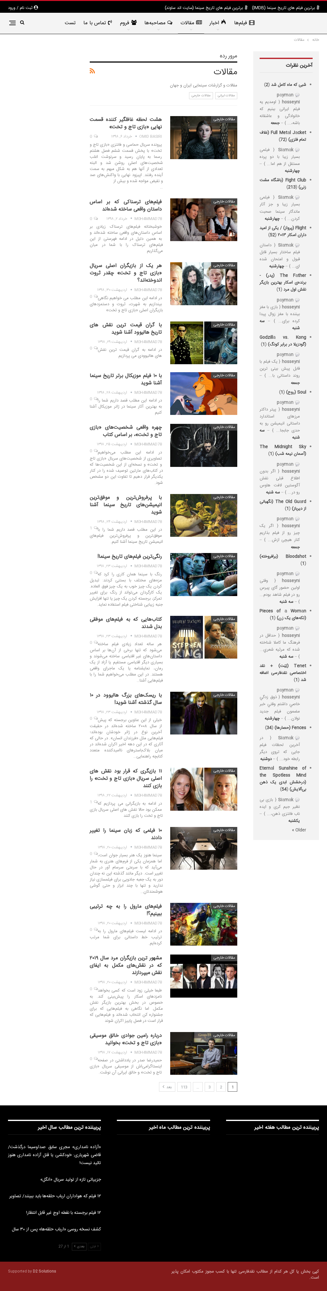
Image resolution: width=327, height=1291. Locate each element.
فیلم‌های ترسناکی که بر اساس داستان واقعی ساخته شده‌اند (126, 206)
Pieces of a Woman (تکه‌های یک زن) (283, 615)
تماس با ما (94, 23)
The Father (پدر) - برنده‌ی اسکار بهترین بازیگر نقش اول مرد (283, 282)
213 (292, 187)
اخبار (214, 23)
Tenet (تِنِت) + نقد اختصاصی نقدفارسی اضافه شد (283, 672)
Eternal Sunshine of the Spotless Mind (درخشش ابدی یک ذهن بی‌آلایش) (283, 779)
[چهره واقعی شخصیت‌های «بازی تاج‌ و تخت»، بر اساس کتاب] (203, 445)
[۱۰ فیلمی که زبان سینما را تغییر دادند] (203, 848)
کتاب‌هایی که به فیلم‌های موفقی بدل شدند (126, 623)
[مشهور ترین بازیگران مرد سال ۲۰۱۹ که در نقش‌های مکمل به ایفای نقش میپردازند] (203, 976)
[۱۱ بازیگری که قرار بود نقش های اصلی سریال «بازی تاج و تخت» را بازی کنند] (203, 789)
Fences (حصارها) (290, 727)
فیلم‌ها (240, 23)
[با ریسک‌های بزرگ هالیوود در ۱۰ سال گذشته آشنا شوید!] (203, 713)
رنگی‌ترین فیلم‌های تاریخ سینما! (129, 556)
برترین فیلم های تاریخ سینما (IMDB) (283, 7)
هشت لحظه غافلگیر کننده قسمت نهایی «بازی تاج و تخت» (126, 123)
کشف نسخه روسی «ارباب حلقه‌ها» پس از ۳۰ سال (56, 1229)
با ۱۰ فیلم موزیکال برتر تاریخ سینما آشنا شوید (126, 379)
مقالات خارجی (201, 95)
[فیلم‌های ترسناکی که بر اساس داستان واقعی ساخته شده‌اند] (203, 219)
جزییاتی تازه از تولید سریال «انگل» (70, 1180)
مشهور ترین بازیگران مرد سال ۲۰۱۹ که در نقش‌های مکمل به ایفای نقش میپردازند (126, 965)
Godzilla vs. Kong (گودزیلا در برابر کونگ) (283, 341)
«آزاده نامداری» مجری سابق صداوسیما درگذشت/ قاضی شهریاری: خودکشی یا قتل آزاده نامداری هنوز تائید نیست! (54, 1155)
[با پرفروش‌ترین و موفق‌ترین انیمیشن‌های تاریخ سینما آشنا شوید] (203, 515)
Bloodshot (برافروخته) (283, 556)
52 (272, 235)
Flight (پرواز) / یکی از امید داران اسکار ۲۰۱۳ (283, 232)
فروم (124, 23)
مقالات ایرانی (226, 95)
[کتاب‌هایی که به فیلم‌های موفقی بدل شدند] (203, 637)
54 (284, 789)
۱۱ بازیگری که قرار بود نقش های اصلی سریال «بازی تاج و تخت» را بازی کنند (126, 778)
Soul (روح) (296, 392)
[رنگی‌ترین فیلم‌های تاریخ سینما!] (203, 574)
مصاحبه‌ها (154, 23)
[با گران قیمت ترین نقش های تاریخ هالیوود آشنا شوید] (203, 342)
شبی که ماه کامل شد (288, 84)
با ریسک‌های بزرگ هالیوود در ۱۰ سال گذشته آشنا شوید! (126, 699)
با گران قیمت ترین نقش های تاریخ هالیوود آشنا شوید (126, 329)
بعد (168, 1087)
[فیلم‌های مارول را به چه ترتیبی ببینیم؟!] (203, 924)
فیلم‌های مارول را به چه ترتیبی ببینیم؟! (126, 910)
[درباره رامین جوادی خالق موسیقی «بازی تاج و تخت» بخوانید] (203, 1053)
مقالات (187, 23)
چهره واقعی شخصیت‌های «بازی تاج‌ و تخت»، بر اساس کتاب (126, 431)
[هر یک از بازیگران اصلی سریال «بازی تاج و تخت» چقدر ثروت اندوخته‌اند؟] (203, 283)
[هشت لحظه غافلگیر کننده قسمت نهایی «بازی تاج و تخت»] (203, 137)
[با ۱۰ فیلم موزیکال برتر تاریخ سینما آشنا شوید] (203, 393)
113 (184, 1087)
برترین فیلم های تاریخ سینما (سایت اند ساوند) (204, 7)
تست (70, 23)
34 (269, 727)
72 (282, 139)
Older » (299, 830)
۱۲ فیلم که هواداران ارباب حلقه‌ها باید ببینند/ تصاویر (55, 1196)
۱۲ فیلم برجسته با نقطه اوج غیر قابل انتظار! (63, 1213)
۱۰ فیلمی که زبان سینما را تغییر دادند (126, 834)
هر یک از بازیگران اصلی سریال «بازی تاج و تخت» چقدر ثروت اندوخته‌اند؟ (126, 273)
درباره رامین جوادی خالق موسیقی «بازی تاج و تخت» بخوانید (126, 1039)
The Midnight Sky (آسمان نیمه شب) (283, 450)
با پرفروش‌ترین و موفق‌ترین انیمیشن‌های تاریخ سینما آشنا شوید (126, 505)
